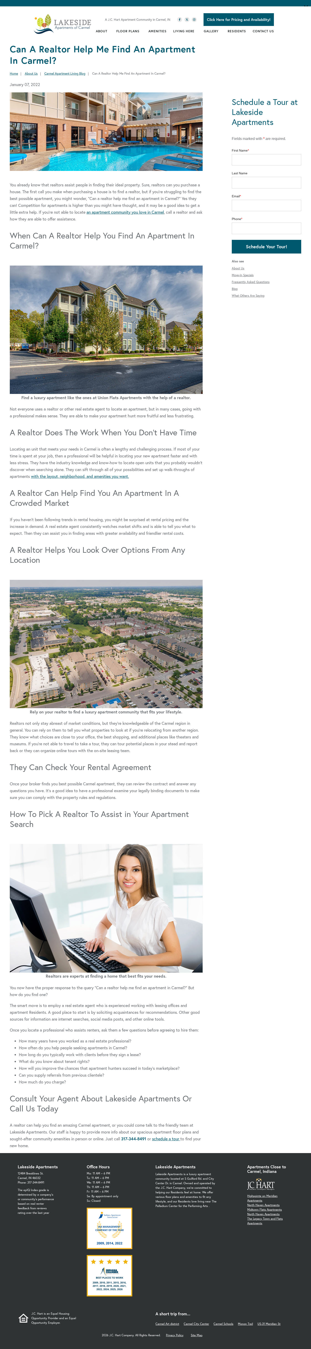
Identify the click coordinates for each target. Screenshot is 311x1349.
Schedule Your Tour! (266, 246)
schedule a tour (166, 1138)
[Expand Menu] (109, 31)
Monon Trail (245, 1324)
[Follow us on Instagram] (194, 19)
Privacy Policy (175, 1335)
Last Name (239, 173)
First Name (240, 150)
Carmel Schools (223, 1324)
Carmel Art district (167, 1324)
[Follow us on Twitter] (186, 19)
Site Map (196, 1335)
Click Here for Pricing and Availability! (238, 19)
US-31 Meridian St (268, 1324)
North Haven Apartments (263, 1205)
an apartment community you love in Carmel (125, 212)
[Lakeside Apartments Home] (62, 24)
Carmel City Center (196, 1324)
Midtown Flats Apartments (264, 1210)
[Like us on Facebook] (179, 19)
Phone (236, 219)
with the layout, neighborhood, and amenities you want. (80, 476)
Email (236, 196)
